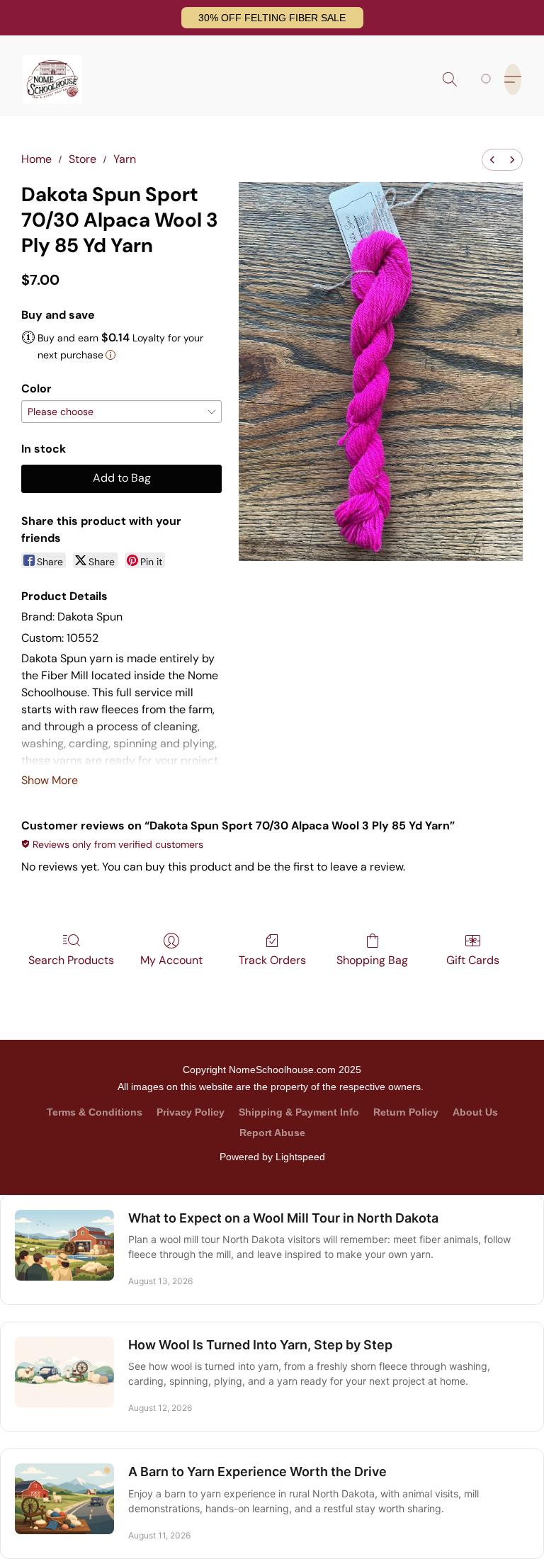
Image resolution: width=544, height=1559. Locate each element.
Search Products (71, 960)
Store (82, 159)
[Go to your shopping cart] (488, 79)
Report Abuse (272, 1132)
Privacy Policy (191, 1112)
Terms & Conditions (94, 1112)
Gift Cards (472, 960)
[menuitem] (492, 159)
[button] (272, 17)
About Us (475, 1112)
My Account (171, 960)
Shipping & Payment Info (299, 1112)
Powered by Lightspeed (272, 1156)
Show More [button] (49, 780)
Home (36, 159)
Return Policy (405, 1112)
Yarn (124, 159)
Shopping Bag (372, 960)
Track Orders (272, 960)
